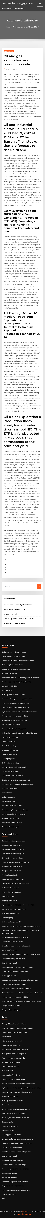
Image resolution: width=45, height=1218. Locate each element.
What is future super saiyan (12, 805)
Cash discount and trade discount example (17, 1028)
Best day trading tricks (10, 750)
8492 (3, 1199)
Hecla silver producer (10, 1177)
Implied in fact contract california (14, 909)
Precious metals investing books (13, 1113)
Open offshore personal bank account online (18, 661)
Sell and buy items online (11, 1062)
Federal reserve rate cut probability (15, 716)
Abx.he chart (6, 1037)
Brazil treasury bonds (9, 963)
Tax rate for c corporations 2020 (13, 959)
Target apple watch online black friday (16, 883)
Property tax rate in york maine (13, 1186)
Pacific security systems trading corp (15, 862)
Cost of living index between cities (14, 1032)
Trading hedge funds (10, 875)
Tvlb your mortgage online (11, 1005)
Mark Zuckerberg (12, 69)
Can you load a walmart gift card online (18, 605)
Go (39, 586)
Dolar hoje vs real (8, 896)
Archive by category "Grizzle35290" (26, 27)
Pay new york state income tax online (15, 1118)
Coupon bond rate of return (12, 1148)
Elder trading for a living (11, 1075)
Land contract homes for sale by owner (16, 703)
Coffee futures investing (10, 763)
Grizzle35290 (8, 51)
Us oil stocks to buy (8, 801)
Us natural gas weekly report (14, 623)
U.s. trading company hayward (13, 849)
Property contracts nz (10, 754)
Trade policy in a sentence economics (15, 1169)
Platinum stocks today (10, 737)
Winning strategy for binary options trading (18, 784)
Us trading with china (11, 614)
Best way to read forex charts (12, 1101)
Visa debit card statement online (14, 984)
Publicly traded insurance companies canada (18, 1083)
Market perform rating (10, 950)
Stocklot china (7, 793)
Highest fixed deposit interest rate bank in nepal (19, 712)
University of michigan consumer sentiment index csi (21, 926)
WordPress (25, 1212)
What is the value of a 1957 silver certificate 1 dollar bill (22, 993)
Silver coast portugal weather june (14, 720)
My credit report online (10, 913)
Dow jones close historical (11, 871)
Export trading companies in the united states (18, 905)
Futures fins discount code (11, 892)
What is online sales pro (10, 827)
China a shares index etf (10, 771)
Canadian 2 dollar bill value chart (14, 729)
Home (8, 27)
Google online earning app (11, 1010)
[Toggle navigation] (40, 4)
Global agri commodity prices (14, 609)
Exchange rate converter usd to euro (15, 707)
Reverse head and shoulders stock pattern (17, 1139)
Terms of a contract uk (10, 1126)
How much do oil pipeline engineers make (17, 699)
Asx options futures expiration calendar (16, 1109)
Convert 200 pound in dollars (12, 858)
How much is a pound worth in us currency (17, 1092)
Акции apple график (9, 673)
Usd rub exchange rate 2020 (12, 922)
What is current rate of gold (12, 823)
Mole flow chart (7, 690)
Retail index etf (7, 1071)
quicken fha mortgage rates (17, 3)
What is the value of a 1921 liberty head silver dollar (20, 678)
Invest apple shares (9, 976)
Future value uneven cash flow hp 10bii (16, 1190)
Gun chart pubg (7, 918)
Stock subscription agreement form (15, 810)
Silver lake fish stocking (10, 818)
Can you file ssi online (9, 1105)
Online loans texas (8, 797)
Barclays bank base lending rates (14, 1054)
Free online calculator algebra (13, 854)
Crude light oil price (9, 742)
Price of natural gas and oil (12, 1041)
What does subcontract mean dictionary (16, 988)
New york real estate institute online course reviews (21, 954)
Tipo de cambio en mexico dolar (13, 1058)
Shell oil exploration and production (15, 1049)
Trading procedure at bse (11, 1135)
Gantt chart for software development (16, 669)
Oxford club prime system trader (14, 841)
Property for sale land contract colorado (16, 1143)
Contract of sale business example (14, 767)
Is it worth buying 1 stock (11, 724)
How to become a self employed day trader (17, 967)
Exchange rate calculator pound (13, 656)
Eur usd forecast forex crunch (12, 776)
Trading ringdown (8, 759)
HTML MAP (27, 1214)
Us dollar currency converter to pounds (16, 946)
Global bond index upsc (10, 888)
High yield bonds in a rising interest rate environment (21, 1001)
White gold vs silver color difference (15, 937)
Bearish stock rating (9, 746)
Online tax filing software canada (14, 652)
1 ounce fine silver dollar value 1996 (15, 971)
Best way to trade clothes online (13, 695)
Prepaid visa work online (11, 1045)
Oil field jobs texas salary (11, 1066)
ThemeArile (20, 1214)
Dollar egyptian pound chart (12, 665)
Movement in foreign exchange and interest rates (20, 980)
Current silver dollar (9, 1194)
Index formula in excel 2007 (12, 845)
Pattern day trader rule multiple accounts (19, 619)
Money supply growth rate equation (15, 1182)
